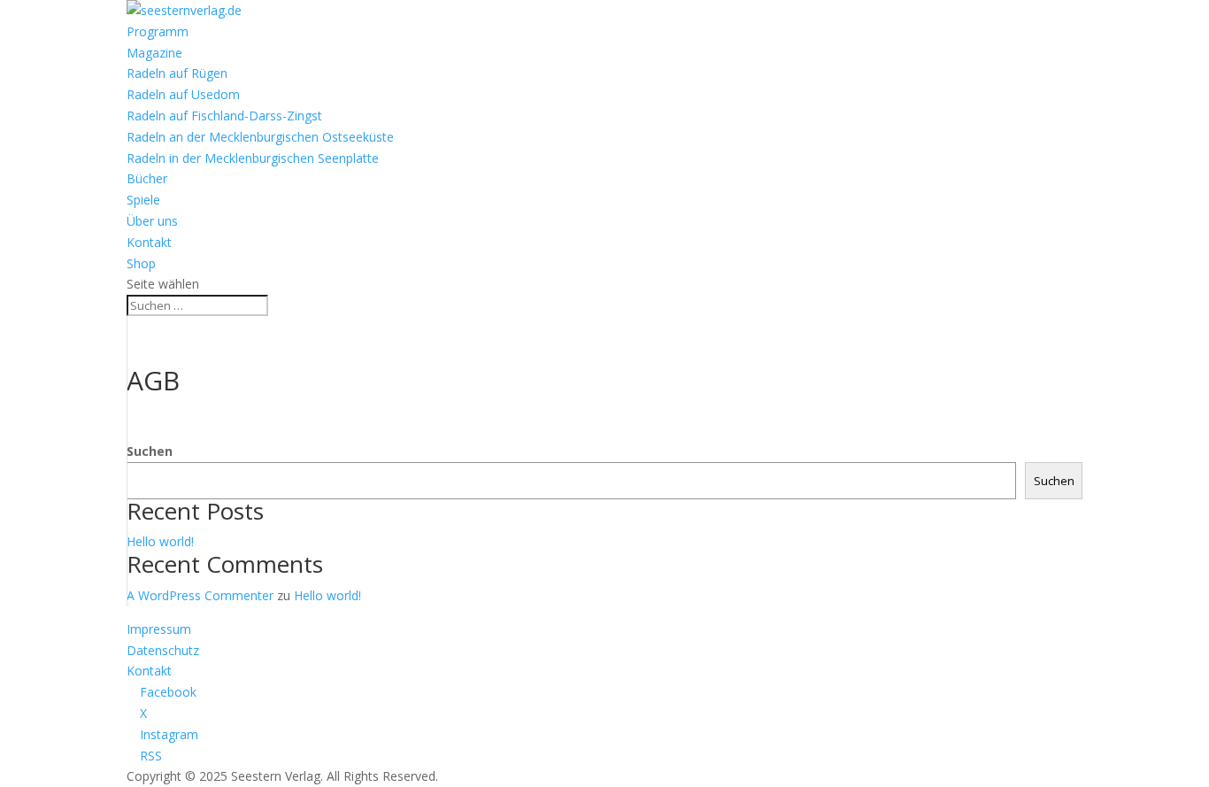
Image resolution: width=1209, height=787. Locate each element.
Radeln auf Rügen (177, 73)
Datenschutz (163, 650)
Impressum (159, 629)
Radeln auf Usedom (183, 94)
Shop (141, 263)
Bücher (147, 178)
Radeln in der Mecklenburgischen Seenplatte (253, 158)
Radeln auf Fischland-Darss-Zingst (224, 115)
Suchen (150, 451)
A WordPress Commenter (200, 595)
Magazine (154, 52)
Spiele (143, 199)
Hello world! (160, 541)
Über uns (152, 220)
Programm (158, 31)
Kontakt (149, 242)
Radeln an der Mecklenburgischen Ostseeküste (260, 136)
